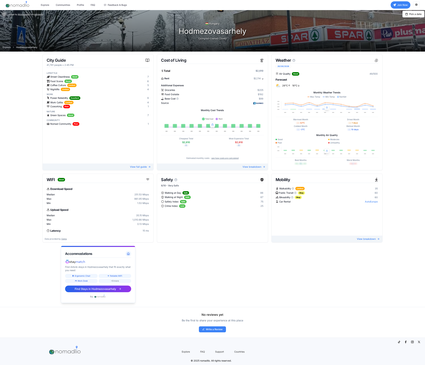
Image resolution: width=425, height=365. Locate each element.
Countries (239, 351)
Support (219, 351)
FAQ (202, 351)
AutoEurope (371, 201)
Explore (7, 47)
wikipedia (38, 14)
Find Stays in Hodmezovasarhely (95, 289)
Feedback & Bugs (117, 4)
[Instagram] (412, 341)
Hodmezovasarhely (26, 47)
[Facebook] (405, 341)
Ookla (64, 239)
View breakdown (252, 166)
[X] (419, 341)
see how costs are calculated (225, 158)
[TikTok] (399, 341)
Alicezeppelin (24, 14)
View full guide (138, 166)
